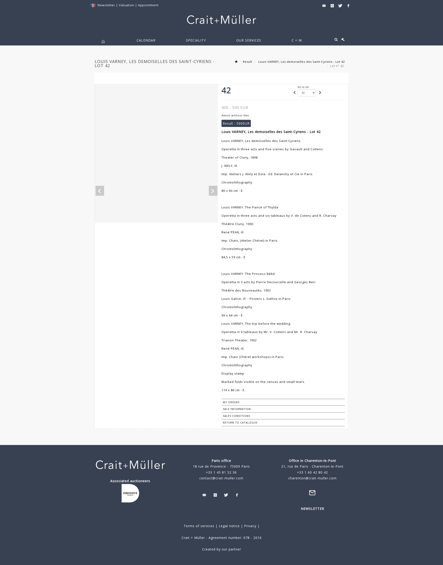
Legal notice (229, 526)
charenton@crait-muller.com (312, 478)
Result (247, 62)
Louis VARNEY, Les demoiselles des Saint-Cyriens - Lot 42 (301, 62)
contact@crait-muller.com (221, 478)
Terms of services (199, 526)
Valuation (126, 5)
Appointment (148, 5)
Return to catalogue (240, 422)
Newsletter (106, 5)
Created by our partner (221, 549)
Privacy (249, 526)
